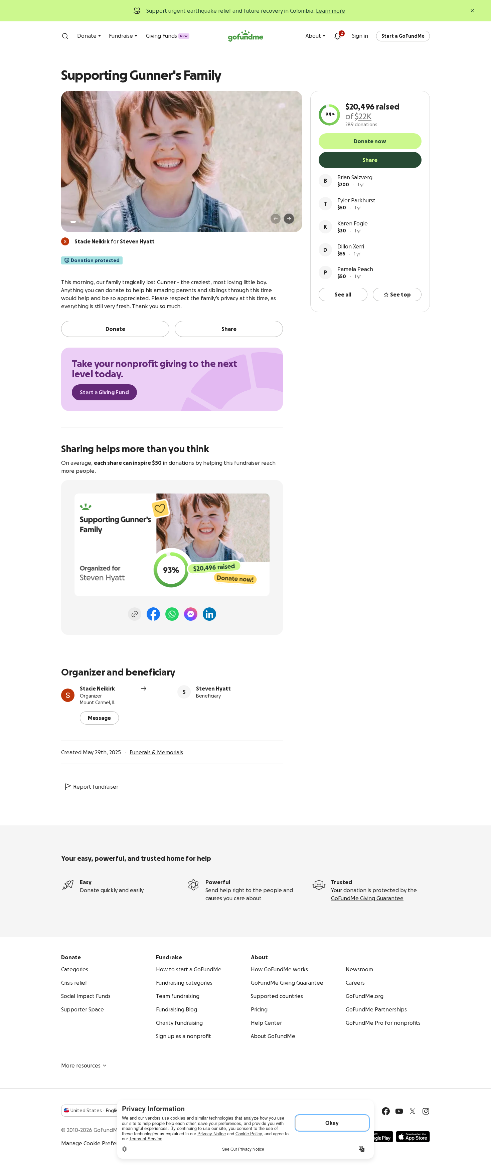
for (114, 241)
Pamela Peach (355, 269)
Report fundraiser (95, 787)
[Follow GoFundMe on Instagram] (426, 1111)
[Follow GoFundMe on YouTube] (399, 1111)
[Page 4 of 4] (89, 222)
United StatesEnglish (95, 1110)
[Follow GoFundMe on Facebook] (385, 1111)
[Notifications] (337, 36)
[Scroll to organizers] (65, 241)
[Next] (289, 218)
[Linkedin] (209, 614)
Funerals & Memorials (156, 752)
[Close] (472, 10)
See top (400, 295)
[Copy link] (134, 614)
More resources (81, 1065)
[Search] (65, 36)
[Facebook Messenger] (190, 614)
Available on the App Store (413, 1136)
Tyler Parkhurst (356, 200)
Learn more (330, 11)
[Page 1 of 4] (73, 222)
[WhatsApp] (172, 614)
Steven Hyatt (213, 689)
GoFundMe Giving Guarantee (367, 898)
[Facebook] (153, 614)
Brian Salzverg (354, 177)
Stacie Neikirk (97, 689)
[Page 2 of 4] (79, 222)
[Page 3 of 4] (84, 222)
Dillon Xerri (350, 246)
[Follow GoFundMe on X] (412, 1111)
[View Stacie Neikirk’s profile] (67, 695)
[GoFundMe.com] (245, 36)
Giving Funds (167, 36)
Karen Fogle (352, 223)
